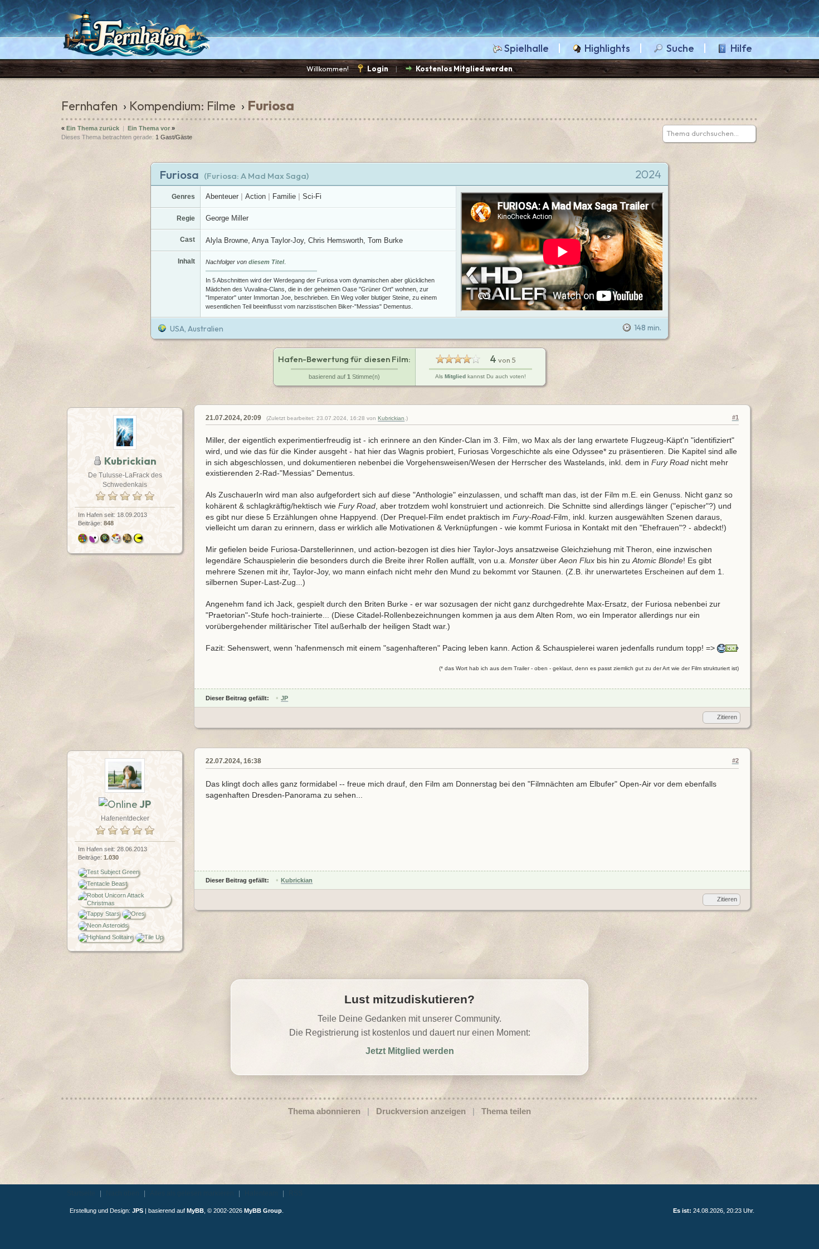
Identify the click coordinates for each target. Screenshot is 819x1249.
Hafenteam (261, 1193)
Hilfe (741, 48)
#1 (735, 417)
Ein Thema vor (149, 128)
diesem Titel (266, 261)
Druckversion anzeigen (421, 1111)
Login (377, 68)
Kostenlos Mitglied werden (464, 68)
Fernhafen (89, 106)
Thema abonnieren (324, 1111)
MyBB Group (263, 1210)
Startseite (81, 1193)
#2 (735, 760)
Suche (680, 48)
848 (109, 523)
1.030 (111, 857)
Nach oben (122, 1193)
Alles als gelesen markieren (192, 1193)
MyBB (195, 1210)
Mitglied (455, 376)
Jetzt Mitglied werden (409, 1051)
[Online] (118, 804)
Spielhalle (526, 48)
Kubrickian (391, 418)
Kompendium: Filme (182, 106)
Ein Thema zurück (92, 128)
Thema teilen (506, 1111)
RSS (296, 1193)
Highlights (607, 48)
